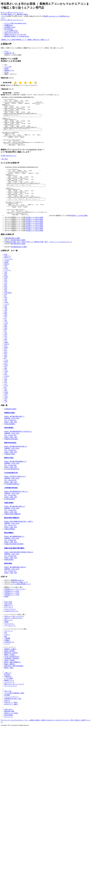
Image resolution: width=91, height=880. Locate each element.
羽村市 (5, 388)
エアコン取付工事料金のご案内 (14, 693)
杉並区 (5, 279)
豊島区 (5, 307)
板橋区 (5, 326)
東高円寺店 (6, 263)
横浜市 (5, 289)
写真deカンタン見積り (11, 713)
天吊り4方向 (8, 603)
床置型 (6, 622)
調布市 (5, 339)
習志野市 (6, 393)
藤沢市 (5, 352)
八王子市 (6, 360)
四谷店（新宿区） (10, 651)
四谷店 (5, 271)
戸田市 (5, 321)
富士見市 (6, 385)
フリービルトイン (10, 625)
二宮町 (5, 401)
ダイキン (7, 634)
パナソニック (8, 631)
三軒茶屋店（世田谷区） (12, 658)
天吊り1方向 (8, 602)
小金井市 (6, 371)
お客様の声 (7, 676)
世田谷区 (6, 268)
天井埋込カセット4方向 (11, 591)
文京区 (5, 299)
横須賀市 (6, 361)
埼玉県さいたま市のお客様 (78, 215)
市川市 (5, 340)
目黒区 (5, 287)
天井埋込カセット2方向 (11, 593)
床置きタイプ (8, 605)
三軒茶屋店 (6, 260)
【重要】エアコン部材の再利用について (13, 39)
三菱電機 (7, 638)
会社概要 (9, 27)
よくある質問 (11, 31)
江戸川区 (6, 323)
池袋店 (5, 328)
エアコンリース (9, 682)
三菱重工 (7, 640)
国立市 (5, 350)
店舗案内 (8, 25)
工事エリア (7, 673)
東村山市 (6, 364)
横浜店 (5, 286)
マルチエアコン (9, 624)
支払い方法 (7, 691)
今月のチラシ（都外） (11, 704)
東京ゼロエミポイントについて (14, 684)
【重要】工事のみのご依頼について (38, 39)
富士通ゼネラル (9, 642)
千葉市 (5, 332)
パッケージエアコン (8, 259)
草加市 (5, 336)
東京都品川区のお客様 (18, 243)
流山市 (5, 363)
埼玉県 (6, 68)
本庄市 (5, 366)
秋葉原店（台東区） (10, 649)
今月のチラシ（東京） (11, 702)
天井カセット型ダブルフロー (13, 618)
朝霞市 (5, 348)
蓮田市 (5, 368)
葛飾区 (5, 324)
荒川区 (5, 320)
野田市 (5, 353)
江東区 (5, 315)
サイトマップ (8, 717)
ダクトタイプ (8, 607)
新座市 (5, 355)
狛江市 (5, 345)
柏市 (5, 331)
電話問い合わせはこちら (15, 34)
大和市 (5, 398)
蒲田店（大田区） (10, 654)
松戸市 (5, 395)
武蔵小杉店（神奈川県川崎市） (14, 666)
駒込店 (5, 284)
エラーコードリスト (10, 686)
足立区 (5, 316)
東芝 (5, 636)
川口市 (5, 283)
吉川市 (5, 377)
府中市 (5, 382)
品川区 (5, 294)
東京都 (5, 254)
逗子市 (5, 384)
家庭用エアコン (9, 70)
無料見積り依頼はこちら (16, 36)
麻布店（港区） (9, 668)
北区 (5, 318)
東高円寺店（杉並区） (11, 653)
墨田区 (5, 312)
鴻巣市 (5, 400)
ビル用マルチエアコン (11, 611)
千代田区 (6, 302)
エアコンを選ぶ (15, 23)
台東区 (5, 291)
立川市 (5, 337)
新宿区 (5, 275)
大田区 (5, 281)
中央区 (5, 310)
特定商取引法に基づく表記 (12, 698)
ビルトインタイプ (10, 609)
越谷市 (5, 329)
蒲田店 (5, 278)
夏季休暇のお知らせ (17, 580)
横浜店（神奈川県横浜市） (12, 662)
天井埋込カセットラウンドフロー (15, 589)
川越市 (5, 379)
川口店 (6, 72)
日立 (5, 632)
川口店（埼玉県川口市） (12, 656)
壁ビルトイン (8, 620)
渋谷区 (5, 300)
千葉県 (5, 308)
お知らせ (7, 700)
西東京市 (6, 347)
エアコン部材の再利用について (21, 584)
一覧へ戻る (4, 159)
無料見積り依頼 (9, 711)
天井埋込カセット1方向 (11, 595)
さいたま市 (7, 66)
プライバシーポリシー (11, 697)
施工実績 (8, 29)
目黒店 (5, 273)
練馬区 (5, 313)
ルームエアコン (7, 270)
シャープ (7, 644)
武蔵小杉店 (6, 344)
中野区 (5, 297)
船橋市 (5, 356)
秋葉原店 (6, 262)
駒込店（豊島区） (10, 664)
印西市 (5, 390)
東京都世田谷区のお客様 (19, 247)
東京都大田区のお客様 (18, 240)
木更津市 (6, 396)
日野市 (5, 372)
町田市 (5, 334)
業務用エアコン (7, 255)
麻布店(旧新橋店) (8, 292)
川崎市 (5, 305)
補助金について (9, 680)
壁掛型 (6, 596)
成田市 (5, 380)
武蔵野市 (6, 342)
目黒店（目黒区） (10, 660)
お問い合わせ (11, 32)
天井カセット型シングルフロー (14, 616)
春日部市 (6, 392)
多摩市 (5, 369)
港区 (5, 296)
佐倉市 (5, 374)
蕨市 (5, 358)
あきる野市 (6, 376)
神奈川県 (6, 276)
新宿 (5, 387)
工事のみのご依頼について (19, 582)
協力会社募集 (8, 715)
